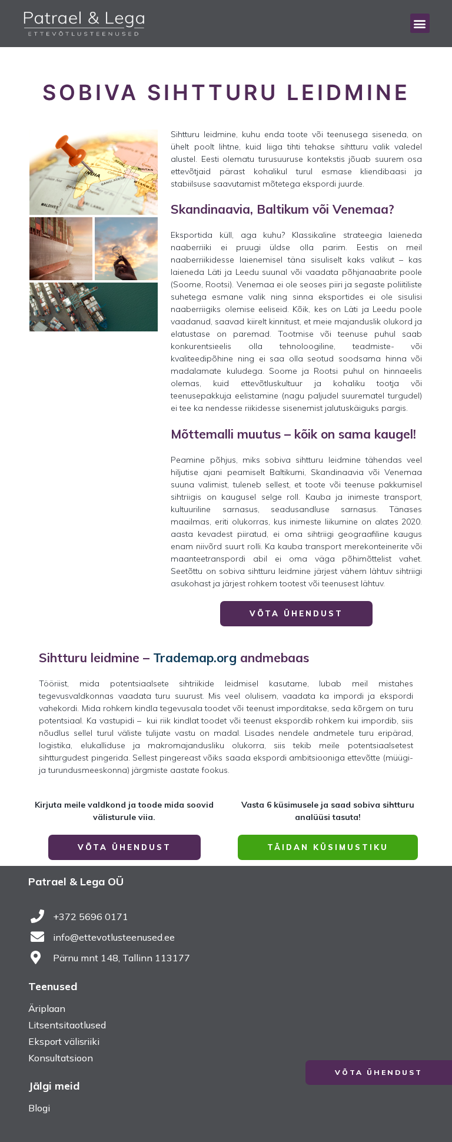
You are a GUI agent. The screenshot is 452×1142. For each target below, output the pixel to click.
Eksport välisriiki (63, 1041)
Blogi (39, 1108)
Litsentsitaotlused (67, 1025)
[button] (420, 23)
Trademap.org (195, 657)
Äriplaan (46, 1008)
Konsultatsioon (60, 1058)
